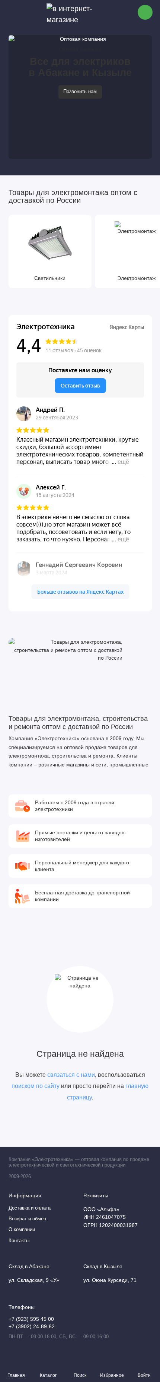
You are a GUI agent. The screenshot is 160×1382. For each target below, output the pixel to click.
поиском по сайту (36, 1085)
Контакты (19, 1240)
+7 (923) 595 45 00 (31, 1319)
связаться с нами (71, 1074)
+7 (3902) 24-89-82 (32, 1326)
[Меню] (12, 12)
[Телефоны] (145, 12)
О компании (22, 1229)
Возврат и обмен (27, 1218)
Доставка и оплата (30, 1208)
